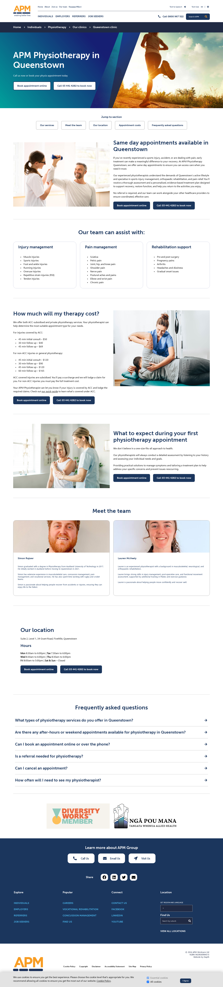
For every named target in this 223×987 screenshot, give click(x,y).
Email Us (115, 858)
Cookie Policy (104, 980)
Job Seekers (95, 16)
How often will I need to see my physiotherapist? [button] (58, 780)
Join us (54, 7)
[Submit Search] (190, 921)
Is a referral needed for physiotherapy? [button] (49, 756)
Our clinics (80, 27)
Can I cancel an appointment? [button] (41, 768)
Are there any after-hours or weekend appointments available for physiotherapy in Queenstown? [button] (100, 732)
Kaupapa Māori (75, 7)
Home (40, 7)
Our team (63, 7)
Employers (63, 16)
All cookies (156, 981)
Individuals (45, 16)
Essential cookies (159, 977)
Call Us (85, 858)
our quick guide (50, 391)
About (47, 7)
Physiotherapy (57, 27)
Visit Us (145, 858)
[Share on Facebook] (104, 877)
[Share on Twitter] (123, 877)
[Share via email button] (133, 877)
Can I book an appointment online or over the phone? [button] (62, 744)
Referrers (79, 16)
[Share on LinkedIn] (114, 877)
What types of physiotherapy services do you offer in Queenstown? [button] (74, 720)
